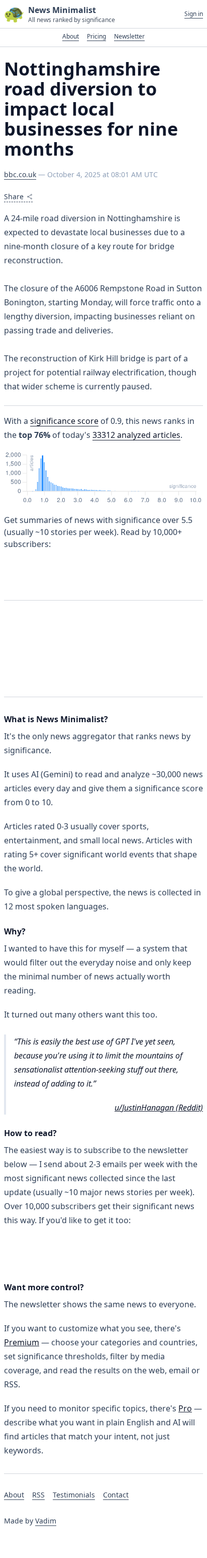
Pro (185, 1408)
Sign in (193, 14)
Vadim (45, 1520)
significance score (64, 420)
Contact (116, 1494)
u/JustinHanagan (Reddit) (159, 1107)
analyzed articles (136, 434)
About (70, 36)
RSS (38, 1494)
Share (14, 196)
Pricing (96, 36)
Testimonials (74, 1494)
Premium (21, 1342)
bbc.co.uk (20, 174)
